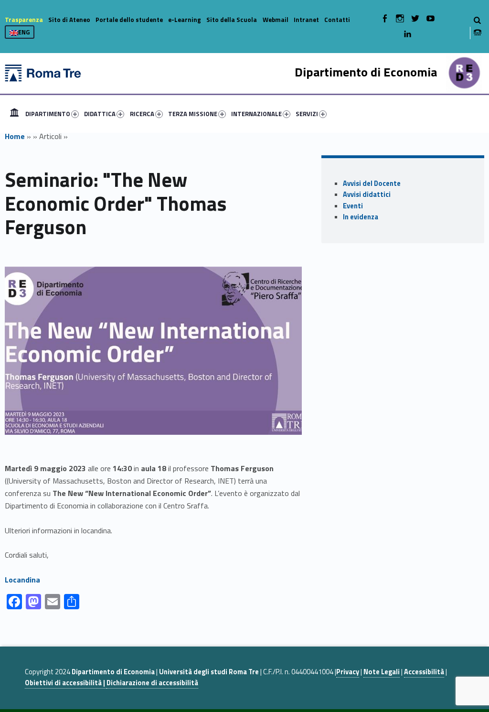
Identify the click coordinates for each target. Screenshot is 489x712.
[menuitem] (14, 114)
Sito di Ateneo (69, 19)
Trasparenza (24, 19)
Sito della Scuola (231, 19)
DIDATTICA (100, 114)
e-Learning (184, 19)
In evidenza (360, 217)
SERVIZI (307, 114)
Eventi (353, 206)
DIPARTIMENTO (47, 114)
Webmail (275, 19)
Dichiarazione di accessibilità (152, 683)
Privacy (347, 672)
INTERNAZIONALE (256, 114)
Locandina (22, 579)
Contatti (337, 19)
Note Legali (381, 672)
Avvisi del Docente (372, 183)
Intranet (306, 19)
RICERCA (142, 114)
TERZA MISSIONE (192, 114)
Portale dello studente (129, 19)
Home (14, 113)
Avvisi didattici (367, 194)
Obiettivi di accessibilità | (65, 683)
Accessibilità (424, 672)
